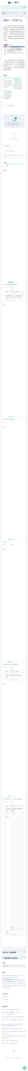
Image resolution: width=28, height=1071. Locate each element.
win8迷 (16, 671)
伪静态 (21, 979)
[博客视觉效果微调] (8, 94)
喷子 (3, 983)
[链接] (19, 155)
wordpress (7, 979)
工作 (14, 983)
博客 (11, 982)
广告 (9, 105)
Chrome (17, 975)
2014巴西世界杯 (6, 975)
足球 (6, 987)
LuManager (7, 977)
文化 (8, 985)
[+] (5, 157)
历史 (22, 981)
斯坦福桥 (11, 985)
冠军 (3, 981)
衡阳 (22, 985)
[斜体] (6, 155)
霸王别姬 (8, 987)
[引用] (15, 155)
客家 (12, 983)
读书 (25, 985)
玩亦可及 (6, 996)
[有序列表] (12, 155)
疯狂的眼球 (17, 291)
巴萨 (16, 983)
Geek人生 (4, 13)
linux (3, 977)
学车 (8, 983)
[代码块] (17, 155)
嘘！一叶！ (14, 2)
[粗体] (5, 155)
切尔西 (7, 981)
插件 (3, 985)
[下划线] (8, 155)
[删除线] (10, 155)
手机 (24, 983)
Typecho (16, 977)
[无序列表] (14, 155)
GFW (21, 975)
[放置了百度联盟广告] (8, 82)
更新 (14, 985)
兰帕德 (24, 979)
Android (13, 975)
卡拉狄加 (19, 981)
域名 (5, 983)
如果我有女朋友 (13, 1040)
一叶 (12, 289)
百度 (12, 105)
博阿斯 (15, 981)
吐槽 (24, 981)
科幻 (20, 985)
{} (20, 155)
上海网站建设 (7, 1024)
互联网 (18, 979)
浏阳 (18, 985)
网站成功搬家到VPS (14, 1009)
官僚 (10, 983)
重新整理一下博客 (17, 1028)
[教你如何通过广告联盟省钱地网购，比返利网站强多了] (18, 83)
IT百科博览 (6, 999)
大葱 (16, 806)
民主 (16, 985)
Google (24, 975)
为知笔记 (14, 979)
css (19, 975)
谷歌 (3, 987)
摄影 (5, 985)
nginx (11, 977)
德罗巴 (21, 983)
